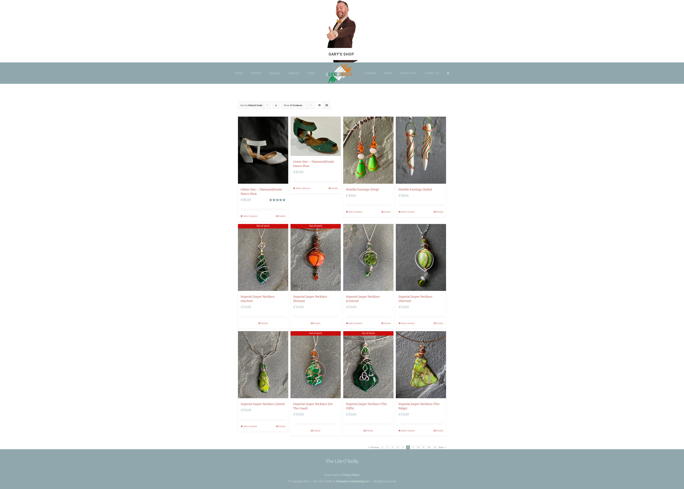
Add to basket (355, 211)
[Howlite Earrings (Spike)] (421, 150)
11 (435, 447)
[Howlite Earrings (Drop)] (368, 150)
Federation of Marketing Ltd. (352, 481)
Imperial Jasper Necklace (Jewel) (263, 404)
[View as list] (326, 105)
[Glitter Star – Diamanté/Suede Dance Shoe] (263, 150)
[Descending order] (276, 105)
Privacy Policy (351, 475)
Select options (250, 216)
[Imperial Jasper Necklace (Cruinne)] (368, 257)
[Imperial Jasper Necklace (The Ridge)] (421, 364)
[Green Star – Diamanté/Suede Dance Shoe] (316, 136)
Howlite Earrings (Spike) (415, 189)
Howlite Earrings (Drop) (362, 189)
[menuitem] (247, 73)
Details (282, 216)
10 (429, 447)
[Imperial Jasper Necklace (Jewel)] (263, 364)
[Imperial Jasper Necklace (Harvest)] (421, 257)
